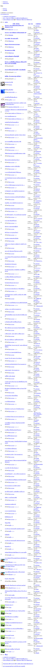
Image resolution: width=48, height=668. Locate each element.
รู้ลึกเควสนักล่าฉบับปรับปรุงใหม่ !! (12, 159)
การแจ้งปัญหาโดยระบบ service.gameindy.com (14, 416)
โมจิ (36, 286)
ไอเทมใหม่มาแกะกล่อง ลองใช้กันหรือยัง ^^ (14, 628)
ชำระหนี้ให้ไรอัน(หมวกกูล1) (11, 435)
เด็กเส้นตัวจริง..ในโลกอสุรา (11, 264)
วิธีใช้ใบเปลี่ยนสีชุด (9, 89)
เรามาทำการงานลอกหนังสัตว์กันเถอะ (13, 352)
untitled (37, 589)
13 (16, 29)
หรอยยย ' (38, 170)
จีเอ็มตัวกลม (29, 19)
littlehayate (38, 189)
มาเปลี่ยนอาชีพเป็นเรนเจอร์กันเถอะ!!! (13, 276)
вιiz (36, 538)
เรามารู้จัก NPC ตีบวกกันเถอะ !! (12, 467)
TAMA (9, 607)
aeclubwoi (38, 514)
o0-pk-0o (37, 337)
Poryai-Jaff (38, 206)
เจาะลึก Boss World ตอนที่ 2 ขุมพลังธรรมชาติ (14, 528)
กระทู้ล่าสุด (38, 23)
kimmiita (37, 368)
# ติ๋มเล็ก (37, 653)
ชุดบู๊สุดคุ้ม (7, 534)
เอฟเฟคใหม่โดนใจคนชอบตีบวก (12, 122)
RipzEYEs (38, 86)
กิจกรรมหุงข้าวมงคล (9, 635)
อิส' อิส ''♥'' (38, 343)
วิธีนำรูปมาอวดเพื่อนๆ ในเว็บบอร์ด (12, 649)
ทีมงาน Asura (11, 124)
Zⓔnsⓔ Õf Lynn (12, 587)
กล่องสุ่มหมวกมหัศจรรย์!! (10, 504)
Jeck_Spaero (38, 356)
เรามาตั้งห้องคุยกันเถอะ (10, 401)
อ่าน (32, 23)
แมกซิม (10, 99)
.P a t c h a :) (38, 194)
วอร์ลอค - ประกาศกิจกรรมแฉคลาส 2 (13, 309)
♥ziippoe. (10, 84)
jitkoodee (37, 224)
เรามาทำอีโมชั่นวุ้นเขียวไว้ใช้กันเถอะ (13, 172)
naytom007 (38, 54)
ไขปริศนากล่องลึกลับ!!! (10, 147)
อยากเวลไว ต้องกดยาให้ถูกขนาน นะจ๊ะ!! (13, 251)
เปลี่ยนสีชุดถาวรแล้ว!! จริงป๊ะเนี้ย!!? (12, 166)
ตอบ (29, 23)
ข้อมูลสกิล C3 (8, 546)
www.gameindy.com (4, 14)
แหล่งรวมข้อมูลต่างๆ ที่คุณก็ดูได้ (12, 56)
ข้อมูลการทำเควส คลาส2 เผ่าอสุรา (12, 44)
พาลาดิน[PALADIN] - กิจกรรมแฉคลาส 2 (14, 454)
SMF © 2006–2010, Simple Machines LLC (23, 663)
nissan (37, 620)
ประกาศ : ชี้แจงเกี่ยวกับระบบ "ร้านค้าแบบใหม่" (15, 610)
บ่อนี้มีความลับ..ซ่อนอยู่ (10, 376)
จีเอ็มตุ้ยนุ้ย (10, 35)
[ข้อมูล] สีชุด (7, 522)
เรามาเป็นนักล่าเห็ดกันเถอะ (11, 448)
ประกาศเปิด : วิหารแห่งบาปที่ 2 (11, 38)
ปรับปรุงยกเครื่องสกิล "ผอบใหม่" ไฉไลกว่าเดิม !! (15, 134)
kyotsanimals (38, 182)
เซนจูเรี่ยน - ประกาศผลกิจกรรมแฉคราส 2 (14, 202)
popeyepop (38, 446)
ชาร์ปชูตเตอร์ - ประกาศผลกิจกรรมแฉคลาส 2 (14, 191)
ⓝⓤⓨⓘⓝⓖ (11, 92)
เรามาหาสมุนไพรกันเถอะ (10, 510)
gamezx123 (38, 362)
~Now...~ (37, 626)
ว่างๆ (37, 36)
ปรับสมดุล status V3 (9, 604)
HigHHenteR (38, 151)
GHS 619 (37, 120)
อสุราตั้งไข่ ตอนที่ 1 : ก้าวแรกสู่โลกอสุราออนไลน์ (15, 214)
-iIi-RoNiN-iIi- (38, 556)
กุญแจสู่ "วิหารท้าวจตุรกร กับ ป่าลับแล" (13, 358)
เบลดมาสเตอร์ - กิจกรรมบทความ (12, 370)
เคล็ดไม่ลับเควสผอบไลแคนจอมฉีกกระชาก (14, 208)
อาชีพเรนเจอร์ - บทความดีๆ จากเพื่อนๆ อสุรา (14, 333)
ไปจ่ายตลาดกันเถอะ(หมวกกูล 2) (12, 282)
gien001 (37, 48)
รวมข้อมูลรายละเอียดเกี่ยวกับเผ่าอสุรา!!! (13, 622)
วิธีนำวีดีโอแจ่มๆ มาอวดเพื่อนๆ (11, 616)
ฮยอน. (37, 132)
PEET (37, 331)
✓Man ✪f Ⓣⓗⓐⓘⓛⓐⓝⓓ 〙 (38, 94)
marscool (37, 483)
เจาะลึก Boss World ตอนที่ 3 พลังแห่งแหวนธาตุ (15, 540)
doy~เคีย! (38, 274)
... (17, 124)
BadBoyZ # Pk (39, 562)
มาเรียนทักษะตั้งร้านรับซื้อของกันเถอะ (13, 321)
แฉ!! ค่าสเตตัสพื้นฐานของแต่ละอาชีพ (13, 141)
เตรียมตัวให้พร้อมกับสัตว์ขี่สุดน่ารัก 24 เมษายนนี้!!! (16, 552)
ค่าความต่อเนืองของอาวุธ (10, 116)
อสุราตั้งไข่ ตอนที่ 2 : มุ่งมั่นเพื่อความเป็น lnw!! (15, 491)
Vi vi (37, 532)
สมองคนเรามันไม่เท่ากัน (13, 106)
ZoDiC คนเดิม (11, 595)
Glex (37, 101)
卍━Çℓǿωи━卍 (39, 218)
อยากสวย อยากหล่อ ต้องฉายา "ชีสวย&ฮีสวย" (15, 288)
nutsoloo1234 (38, 107)
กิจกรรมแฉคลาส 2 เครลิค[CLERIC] (12, 485)
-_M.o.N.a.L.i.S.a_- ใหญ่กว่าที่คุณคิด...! (38, 413)
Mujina (37, 386)
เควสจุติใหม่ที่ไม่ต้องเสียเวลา (11, 97)
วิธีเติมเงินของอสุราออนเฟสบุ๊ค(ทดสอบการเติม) (15, 153)
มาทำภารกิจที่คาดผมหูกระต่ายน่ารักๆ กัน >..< (15, 185)
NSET (37, 452)
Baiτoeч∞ (37, 280)
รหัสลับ (37, 30)
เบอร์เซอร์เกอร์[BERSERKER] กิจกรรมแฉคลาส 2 (15, 364)
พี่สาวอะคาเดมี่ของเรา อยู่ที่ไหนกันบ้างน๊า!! (14, 339)
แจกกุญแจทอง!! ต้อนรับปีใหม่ (11, 395)
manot (37, 80)
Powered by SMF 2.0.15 (8, 663)
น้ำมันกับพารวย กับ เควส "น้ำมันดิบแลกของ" (14, 408)
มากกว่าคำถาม (39, 349)
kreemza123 (38, 42)
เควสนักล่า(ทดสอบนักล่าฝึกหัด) (11, 238)
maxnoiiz (37, 427)
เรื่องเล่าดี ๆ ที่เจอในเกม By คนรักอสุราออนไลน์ (15, 585)
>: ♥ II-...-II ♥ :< (39, 157)
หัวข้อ (14, 23)
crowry (37, 399)
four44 (37, 325)
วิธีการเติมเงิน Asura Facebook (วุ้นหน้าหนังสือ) (15, 327)
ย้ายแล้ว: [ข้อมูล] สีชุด (9, 578)
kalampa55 (38, 602)
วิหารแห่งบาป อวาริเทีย (10, 50)
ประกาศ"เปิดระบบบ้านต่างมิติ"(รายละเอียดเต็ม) (15, 69)
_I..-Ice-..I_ (38, 501)
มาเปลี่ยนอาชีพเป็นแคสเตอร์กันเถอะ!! (13, 429)
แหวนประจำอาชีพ (9, 82)
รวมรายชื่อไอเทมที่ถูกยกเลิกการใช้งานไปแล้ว (15, 571)
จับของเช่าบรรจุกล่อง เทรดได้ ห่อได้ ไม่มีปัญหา (15, 196)
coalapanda (38, 319)
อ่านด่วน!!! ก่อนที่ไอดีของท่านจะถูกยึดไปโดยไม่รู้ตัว (16, 302)
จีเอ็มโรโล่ (23, 19)
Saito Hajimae (38, 608)
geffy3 (37, 114)
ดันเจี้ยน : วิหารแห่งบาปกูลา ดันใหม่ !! (13, 76)
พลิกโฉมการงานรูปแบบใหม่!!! (11, 232)
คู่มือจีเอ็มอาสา (8, 128)
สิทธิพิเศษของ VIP (9, 516)
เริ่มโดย (18, 23)
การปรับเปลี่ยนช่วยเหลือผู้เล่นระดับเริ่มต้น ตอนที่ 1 (15, 479)
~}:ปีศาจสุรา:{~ (39, 569)
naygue (37, 495)
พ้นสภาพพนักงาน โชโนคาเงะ (15, 113)
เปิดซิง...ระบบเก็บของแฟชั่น (11, 497)
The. (36, 212)
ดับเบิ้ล (9, 525)
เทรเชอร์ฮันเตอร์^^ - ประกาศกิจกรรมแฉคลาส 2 (15, 473)
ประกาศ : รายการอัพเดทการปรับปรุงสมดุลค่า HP (15, 32)
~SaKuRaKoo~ (39, 200)
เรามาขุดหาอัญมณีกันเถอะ (11, 220)
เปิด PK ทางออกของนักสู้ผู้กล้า (11, 226)
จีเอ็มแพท (19, 19)
